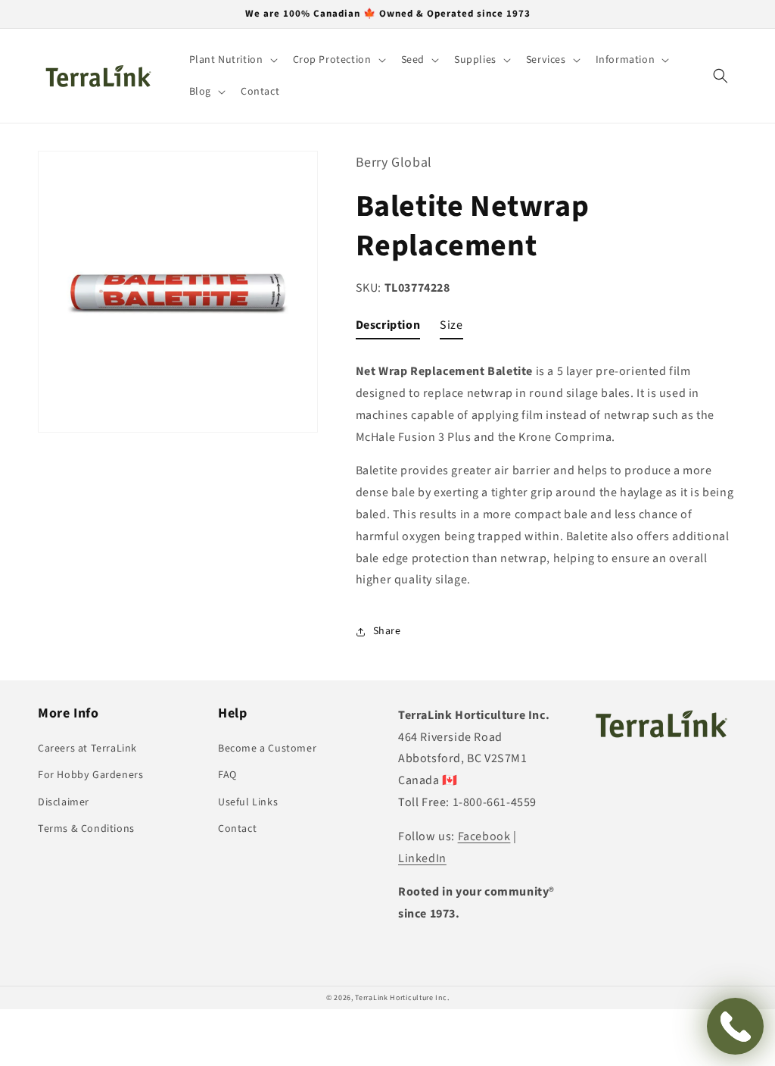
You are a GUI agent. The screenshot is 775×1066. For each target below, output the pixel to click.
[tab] (388, 328)
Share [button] (387, 631)
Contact (237, 828)
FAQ (227, 775)
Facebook (484, 836)
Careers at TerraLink (87, 748)
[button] (232, 60)
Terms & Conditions (86, 828)
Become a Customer (267, 748)
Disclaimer (63, 802)
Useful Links (248, 802)
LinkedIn (422, 858)
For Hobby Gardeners (90, 775)
